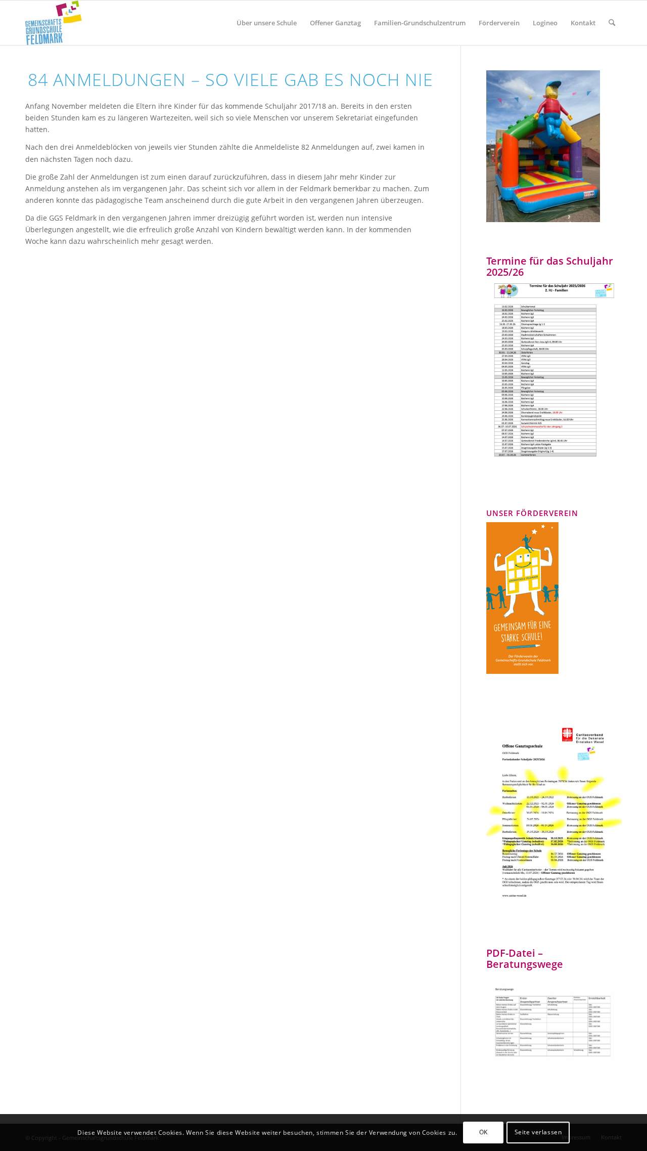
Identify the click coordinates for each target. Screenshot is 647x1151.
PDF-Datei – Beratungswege (524, 958)
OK (483, 1132)
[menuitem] (266, 23)
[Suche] (612, 23)
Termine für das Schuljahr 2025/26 (549, 266)
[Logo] (53, 23)
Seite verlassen (538, 1132)
